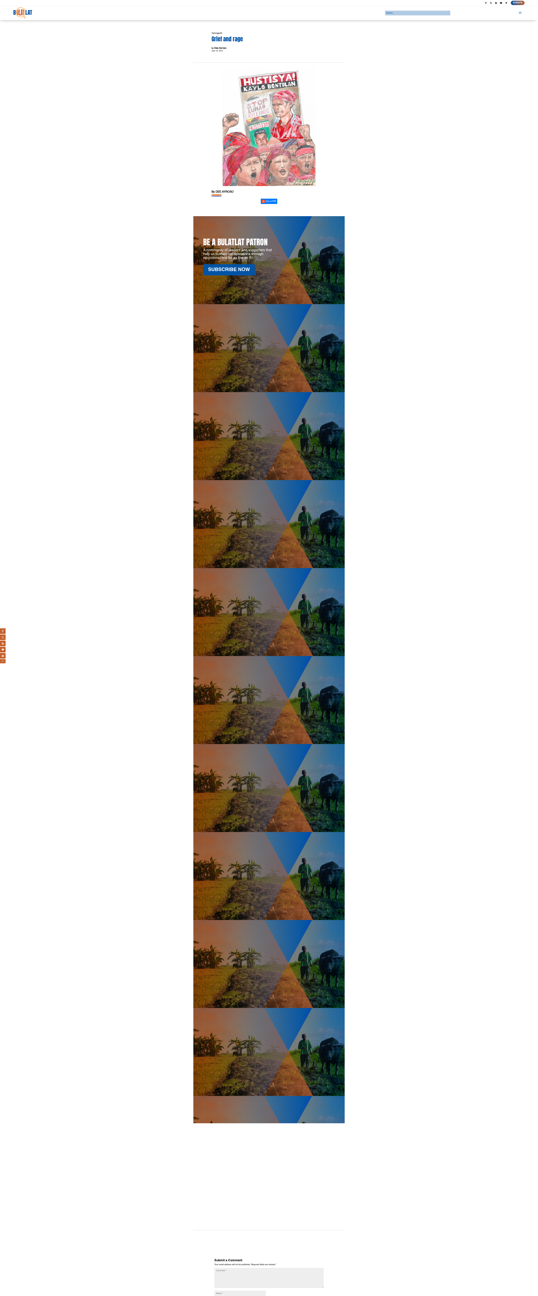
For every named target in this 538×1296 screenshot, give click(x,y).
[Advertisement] (269, 1194)
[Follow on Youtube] (501, 3)
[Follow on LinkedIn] (496, 3)
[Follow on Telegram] (506, 3)
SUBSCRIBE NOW (229, 269)
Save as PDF (270, 201)
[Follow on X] (491, 3)
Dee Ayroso (220, 48)
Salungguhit (217, 33)
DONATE (517, 3)
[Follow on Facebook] (486, 3)
